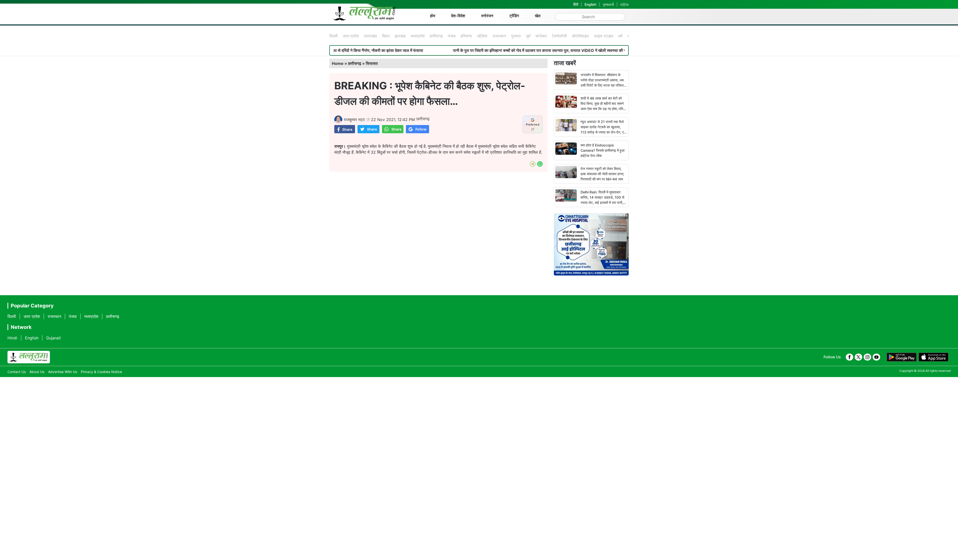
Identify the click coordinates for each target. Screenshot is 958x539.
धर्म (620, 35)
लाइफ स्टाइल (603, 35)
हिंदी (575, 4)
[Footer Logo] (28, 357)
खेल (538, 15)
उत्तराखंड (370, 35)
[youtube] (876, 357)
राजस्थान (499, 35)
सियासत (372, 63)
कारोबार (541, 35)
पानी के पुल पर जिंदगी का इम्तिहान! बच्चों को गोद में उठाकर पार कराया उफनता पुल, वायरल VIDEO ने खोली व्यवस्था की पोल (515, 50)
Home (338, 63)
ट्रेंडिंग (514, 15)
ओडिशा (482, 35)
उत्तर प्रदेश (351, 35)
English (590, 4)
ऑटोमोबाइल (580, 35)
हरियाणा (466, 35)
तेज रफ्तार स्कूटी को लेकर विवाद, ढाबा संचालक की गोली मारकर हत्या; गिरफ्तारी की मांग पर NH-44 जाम (602, 173)
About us (36, 372)
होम (432, 15)
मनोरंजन (487, 15)
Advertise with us (62, 372)
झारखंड (400, 35)
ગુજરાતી (608, 4)
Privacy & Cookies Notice (101, 372)
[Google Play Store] (902, 357)
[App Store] (934, 357)
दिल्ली (333, 35)
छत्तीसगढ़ (436, 35)
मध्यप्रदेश (418, 35)
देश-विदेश (458, 15)
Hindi (12, 337)
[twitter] (858, 357)
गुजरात (516, 35)
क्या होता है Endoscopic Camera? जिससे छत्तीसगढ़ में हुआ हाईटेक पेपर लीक (602, 150)
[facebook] (849, 357)
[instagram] (867, 357)
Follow (421, 129)
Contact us (16, 372)
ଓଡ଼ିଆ (624, 4)
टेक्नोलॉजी (559, 35)
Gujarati (53, 337)
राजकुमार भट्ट (354, 119)
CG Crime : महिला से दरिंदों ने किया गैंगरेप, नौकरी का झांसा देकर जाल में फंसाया (338, 50)
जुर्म (528, 35)
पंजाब (452, 35)
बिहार (386, 35)
